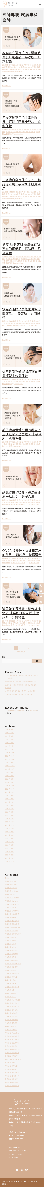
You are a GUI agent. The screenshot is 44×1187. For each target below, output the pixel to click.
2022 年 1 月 (9, 858)
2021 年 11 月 (10, 862)
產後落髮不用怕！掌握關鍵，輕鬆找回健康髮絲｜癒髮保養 (21, 121)
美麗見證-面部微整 (11, 1013)
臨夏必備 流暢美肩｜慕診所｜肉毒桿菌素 (18, 694)
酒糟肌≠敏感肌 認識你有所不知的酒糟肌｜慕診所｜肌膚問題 (21, 248)
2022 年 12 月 (10, 822)
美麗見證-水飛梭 (10, 941)
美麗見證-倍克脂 (10, 908)
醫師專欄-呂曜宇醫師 (24, 65)
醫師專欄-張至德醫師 (12, 1043)
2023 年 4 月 (9, 812)
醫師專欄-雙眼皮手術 (12, 1076)
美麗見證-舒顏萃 (10, 980)
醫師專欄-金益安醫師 (30, 69)
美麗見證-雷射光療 (11, 1010)
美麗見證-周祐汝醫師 (12, 914)
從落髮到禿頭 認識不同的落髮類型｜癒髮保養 (22, 373)
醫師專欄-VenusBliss (12, 1033)
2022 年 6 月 (9, 842)
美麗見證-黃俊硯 (10, 1026)
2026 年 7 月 (9, 733)
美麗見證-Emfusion (11, 891)
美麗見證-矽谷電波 (11, 967)
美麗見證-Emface (11, 888)
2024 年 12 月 (10, 766)
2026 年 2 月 (9, 746)
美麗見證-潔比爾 (10, 947)
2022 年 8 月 (9, 835)
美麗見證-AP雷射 (11, 881)
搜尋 (3, 657)
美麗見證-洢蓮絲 (10, 944)
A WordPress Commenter (15, 711)
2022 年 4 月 (9, 848)
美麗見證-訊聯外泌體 (12, 987)
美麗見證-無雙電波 (11, 950)
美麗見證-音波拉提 (11, 1016)
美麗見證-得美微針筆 (12, 924)
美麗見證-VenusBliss (12, 904)
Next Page (22, 651)
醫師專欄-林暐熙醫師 (13, 194)
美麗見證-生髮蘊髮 (11, 960)
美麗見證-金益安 (10, 997)
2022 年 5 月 (9, 845)
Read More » (6, 86)
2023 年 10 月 (10, 792)
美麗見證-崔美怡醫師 (12, 921)
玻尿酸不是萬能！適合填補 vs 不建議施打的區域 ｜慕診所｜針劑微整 (21, 613)
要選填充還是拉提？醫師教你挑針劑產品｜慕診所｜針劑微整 (21, 57)
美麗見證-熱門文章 (11, 954)
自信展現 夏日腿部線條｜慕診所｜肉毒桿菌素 (20, 691)
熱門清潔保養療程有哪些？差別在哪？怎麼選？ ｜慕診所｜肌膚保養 (22, 434)
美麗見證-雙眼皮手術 (12, 1007)
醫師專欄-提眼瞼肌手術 (13, 1049)
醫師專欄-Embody (11, 1030)
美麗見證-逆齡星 (10, 993)
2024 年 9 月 (9, 772)
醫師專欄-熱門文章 (14, 67)
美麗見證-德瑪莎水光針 (13, 927)
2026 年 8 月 (9, 730)
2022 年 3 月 (9, 852)
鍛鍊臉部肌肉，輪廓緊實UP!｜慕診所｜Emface (20, 682)
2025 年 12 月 (10, 753)
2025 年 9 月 (9, 762)
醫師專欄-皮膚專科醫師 (28, 67)
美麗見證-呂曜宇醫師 (12, 911)
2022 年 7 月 (9, 838)
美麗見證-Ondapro (11, 901)
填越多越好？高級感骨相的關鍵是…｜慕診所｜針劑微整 (21, 313)
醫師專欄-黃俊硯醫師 (12, 1086)
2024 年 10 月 (10, 769)
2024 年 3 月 (9, 779)
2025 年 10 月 (10, 759)
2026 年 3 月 (9, 743)
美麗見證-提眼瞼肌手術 (13, 934)
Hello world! (33, 711)
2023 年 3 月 (9, 815)
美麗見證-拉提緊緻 (11, 931)
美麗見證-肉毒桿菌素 (12, 974)
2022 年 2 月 (9, 855)
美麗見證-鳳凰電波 (11, 1023)
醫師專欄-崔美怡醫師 (9, 65)
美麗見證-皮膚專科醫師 (13, 964)
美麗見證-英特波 (10, 983)
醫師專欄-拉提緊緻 (11, 1046)
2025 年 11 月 (10, 756)
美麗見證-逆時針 (10, 990)
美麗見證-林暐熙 (10, 937)
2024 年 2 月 (9, 782)
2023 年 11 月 (10, 789)
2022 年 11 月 (10, 825)
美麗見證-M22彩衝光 (12, 898)
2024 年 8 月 (9, 776)
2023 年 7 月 (9, 802)
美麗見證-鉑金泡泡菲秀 (13, 1000)
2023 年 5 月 (9, 809)
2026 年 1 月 (9, 749)
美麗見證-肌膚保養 (11, 977)
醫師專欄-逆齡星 (10, 1069)
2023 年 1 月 (9, 819)
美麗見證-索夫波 (10, 970)
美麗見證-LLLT (10, 894)
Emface (7, 878)
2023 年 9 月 (9, 795)
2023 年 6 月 (9, 805)
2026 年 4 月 (9, 739)
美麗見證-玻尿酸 (10, 957)
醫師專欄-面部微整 (19, 325)
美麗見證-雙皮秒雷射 (12, 1003)
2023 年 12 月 (10, 786)
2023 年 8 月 (9, 799)
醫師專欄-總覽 (10, 1063)
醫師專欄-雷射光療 (11, 1079)
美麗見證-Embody (11, 884)
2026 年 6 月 (9, 736)
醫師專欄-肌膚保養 (16, 69)
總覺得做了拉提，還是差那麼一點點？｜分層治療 (21, 494)
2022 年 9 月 (9, 832)
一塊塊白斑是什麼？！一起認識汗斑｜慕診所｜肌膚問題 (21, 184)
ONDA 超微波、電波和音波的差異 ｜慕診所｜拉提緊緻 (22, 552)
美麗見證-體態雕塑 (11, 1020)
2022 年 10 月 (10, 828)
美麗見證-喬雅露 (10, 917)
